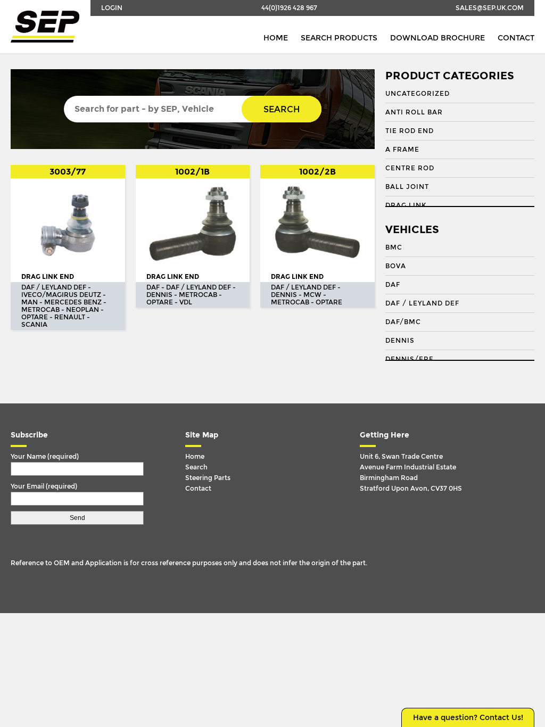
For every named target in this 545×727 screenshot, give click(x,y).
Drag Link (405, 205)
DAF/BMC (403, 322)
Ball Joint (407, 187)
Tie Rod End (409, 131)
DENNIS (400, 340)
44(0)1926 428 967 (289, 8)
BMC (393, 247)
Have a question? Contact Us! (468, 717)
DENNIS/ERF (409, 359)
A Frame (402, 149)
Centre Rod (409, 168)
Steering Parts (207, 478)
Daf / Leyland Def (422, 303)
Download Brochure (437, 38)
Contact (516, 38)
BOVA (395, 266)
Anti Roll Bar (414, 112)
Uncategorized (417, 93)
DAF (392, 284)
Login (111, 8)
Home (275, 38)
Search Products (339, 38)
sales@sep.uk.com (490, 8)
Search (281, 109)
